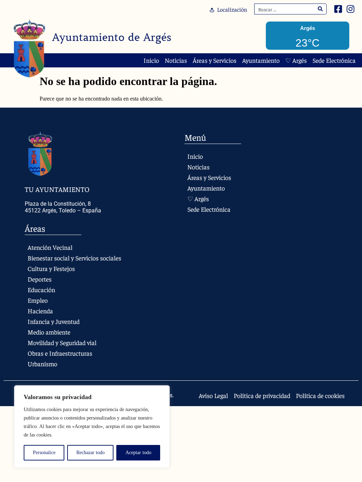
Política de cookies (320, 395)
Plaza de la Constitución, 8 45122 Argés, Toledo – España (63, 207)
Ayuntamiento (261, 60)
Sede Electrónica (334, 60)
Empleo (38, 300)
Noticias (176, 60)
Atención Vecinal (50, 247)
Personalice (44, 452)
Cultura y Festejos (51, 268)
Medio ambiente (49, 332)
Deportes (40, 279)
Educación (41, 289)
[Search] (320, 9)
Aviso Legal (213, 395)
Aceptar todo (138, 452)
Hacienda (40, 311)
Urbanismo (42, 364)
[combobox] (286, 9)
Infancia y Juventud (54, 321)
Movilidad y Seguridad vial (62, 342)
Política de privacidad (262, 395)
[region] (92, 426)
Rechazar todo (90, 452)
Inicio (151, 60)
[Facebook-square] (338, 9)
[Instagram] (350, 9)
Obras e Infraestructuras (60, 353)
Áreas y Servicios (215, 60)
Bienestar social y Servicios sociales (74, 258)
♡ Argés (296, 60)
